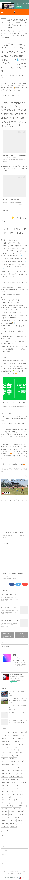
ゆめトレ (13, 759)
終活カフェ (15, 741)
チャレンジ (6, 806)
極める (13, 826)
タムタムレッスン (8, 756)
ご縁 (15, 794)
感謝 (4, 814)
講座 (22, 753)
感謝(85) (25, 469)
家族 (18, 800)
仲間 (11, 814)
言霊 (17, 817)
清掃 (10, 817)
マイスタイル (6, 767)
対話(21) (14, 468)
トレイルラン (16, 764)
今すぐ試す (19, 6)
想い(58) (6, 469)
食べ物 (12, 811)
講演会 (15, 782)
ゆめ (18, 803)
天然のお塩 (6, 782)
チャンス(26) (11, 469)
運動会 (5, 785)
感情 (4, 797)
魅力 (21, 820)
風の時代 (5, 741)
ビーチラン (6, 794)
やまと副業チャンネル (8, 744)
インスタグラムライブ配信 (10, 732)
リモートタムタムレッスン (10, 753)
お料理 (5, 759)
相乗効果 (5, 788)
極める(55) (3, 471)
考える (22, 806)
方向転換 (20, 814)
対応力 (5, 791)
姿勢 (12, 823)
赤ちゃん (16, 767)
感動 (12, 776)
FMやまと (5, 735)
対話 (23, 732)
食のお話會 (6, 764)
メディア (14, 785)
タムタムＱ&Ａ (18, 770)
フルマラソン (16, 747)
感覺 (19, 776)
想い (20, 761)
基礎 (20, 811)
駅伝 (4, 738)
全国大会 (19, 738)
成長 (5, 823)
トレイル (23, 782)
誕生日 (19, 756)
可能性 (12, 797)
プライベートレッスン (8, 761)
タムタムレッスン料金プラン (10, 750)
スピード (17, 809)
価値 (4, 811)
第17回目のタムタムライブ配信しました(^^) (12, 607)
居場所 (23, 794)
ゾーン (11, 738)
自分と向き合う (7, 803)
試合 (20, 744)
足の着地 (14, 779)
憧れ (4, 800)
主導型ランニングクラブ (19, 735)
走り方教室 (6, 770)
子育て (5, 776)
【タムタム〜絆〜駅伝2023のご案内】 (11, 594)
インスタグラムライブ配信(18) (6, 468)
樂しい (5, 820)
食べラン (21, 797)
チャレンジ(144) (20, 469)
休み (19, 773)
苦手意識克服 (7, 809)
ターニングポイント (8, 773)
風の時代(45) (18, 468)
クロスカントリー (16, 791)
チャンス (15, 788)
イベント (5, 747)
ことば (5, 826)
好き (19, 823)
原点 (11, 800)
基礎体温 (5, 779)
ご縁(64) (15, 469)
